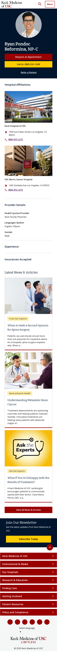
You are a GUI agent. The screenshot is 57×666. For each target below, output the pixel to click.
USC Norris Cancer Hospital (18, 179)
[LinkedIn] (32, 622)
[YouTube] (25, 622)
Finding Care (28, 588)
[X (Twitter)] (17, 622)
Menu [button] (50, 4)
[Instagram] (39, 622)
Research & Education (28, 580)
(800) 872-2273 (15, 139)
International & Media (28, 564)
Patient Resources (28, 604)
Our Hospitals (28, 572)
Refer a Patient (29, 72)
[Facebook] (10, 622)
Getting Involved (28, 596)
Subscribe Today (28, 539)
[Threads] (47, 622)
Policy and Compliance (28, 612)
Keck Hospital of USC (15, 126)
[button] (41, 4)
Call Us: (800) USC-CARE (28, 64)
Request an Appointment (28, 56)
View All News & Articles (28, 509)
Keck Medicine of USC (28, 556)
